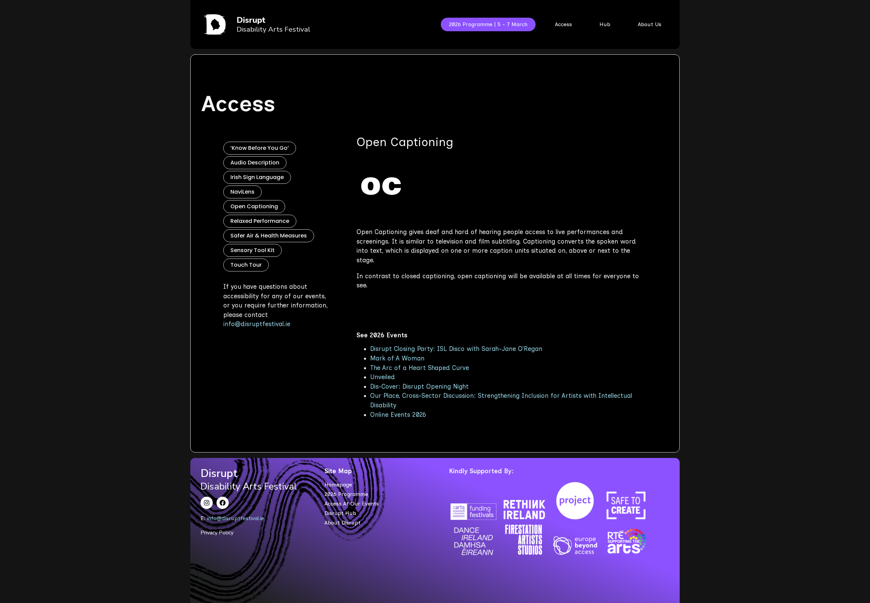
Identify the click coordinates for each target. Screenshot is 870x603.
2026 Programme (346, 494)
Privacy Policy (217, 532)
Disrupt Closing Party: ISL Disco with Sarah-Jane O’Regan (456, 349)
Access (238, 103)
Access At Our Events (352, 503)
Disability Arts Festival (273, 29)
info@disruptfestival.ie (256, 324)
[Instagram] (207, 503)
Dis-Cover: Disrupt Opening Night (419, 386)
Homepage (338, 484)
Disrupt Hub (340, 513)
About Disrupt (343, 522)
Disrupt (251, 20)
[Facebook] (222, 503)
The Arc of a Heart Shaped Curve (419, 368)
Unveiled (382, 377)
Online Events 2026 (398, 415)
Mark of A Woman (397, 358)
